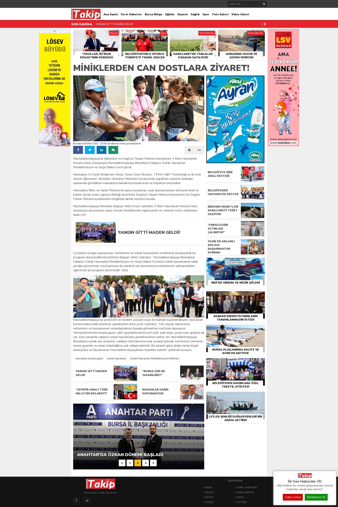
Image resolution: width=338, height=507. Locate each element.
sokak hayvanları (116, 358)
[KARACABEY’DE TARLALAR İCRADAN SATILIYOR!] (193, 34)
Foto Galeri (220, 14)
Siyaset (182, 14)
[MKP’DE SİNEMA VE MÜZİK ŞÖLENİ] (235, 262)
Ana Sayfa (110, 14)
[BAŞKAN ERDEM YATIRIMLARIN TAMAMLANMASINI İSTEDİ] (235, 295)
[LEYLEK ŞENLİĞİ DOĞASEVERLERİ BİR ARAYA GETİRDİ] (235, 396)
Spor (205, 14)
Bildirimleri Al (316, 497)
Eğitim (169, 14)
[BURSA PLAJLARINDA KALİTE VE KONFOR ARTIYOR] (235, 329)
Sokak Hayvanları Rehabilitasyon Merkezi (154, 358)
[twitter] (90, 150)
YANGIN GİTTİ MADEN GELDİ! (114, 24)
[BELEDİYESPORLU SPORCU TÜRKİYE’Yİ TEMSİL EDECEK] (144, 34)
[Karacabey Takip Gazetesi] (305, 477)
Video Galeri (240, 14)
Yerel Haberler (131, 14)
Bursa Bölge (153, 14)
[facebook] (78, 150)
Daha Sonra (293, 497)
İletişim (242, 502)
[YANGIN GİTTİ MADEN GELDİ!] (158, 241)
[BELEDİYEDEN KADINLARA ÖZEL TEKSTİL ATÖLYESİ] (235, 362)
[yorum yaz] (113, 150)
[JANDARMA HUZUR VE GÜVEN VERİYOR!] (241, 34)
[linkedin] (101, 150)
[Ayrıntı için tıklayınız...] (283, 145)
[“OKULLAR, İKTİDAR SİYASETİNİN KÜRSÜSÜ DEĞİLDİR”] (96, 34)
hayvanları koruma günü (89, 358)
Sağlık (195, 14)
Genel (209, 487)
